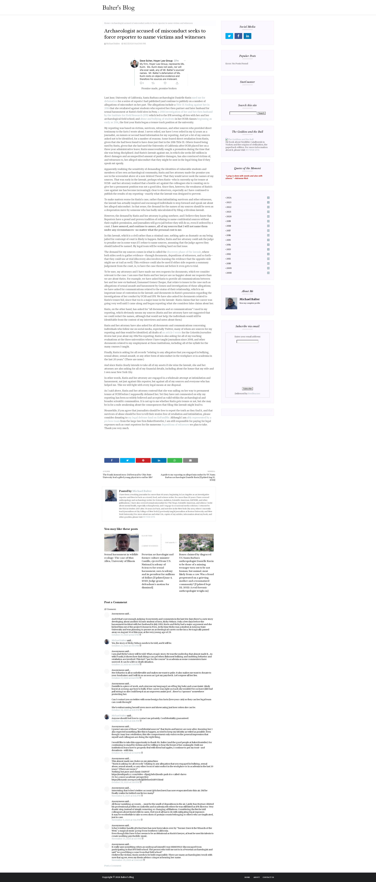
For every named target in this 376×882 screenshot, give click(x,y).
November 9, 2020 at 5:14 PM (126, 820)
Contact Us (268, 877)
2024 (247, 197)
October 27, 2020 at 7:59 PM (126, 664)
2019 (247, 221)
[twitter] (229, 36)
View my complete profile (249, 303)
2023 (247, 202)
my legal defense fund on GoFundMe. (149, 417)
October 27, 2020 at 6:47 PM (125, 635)
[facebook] (238, 36)
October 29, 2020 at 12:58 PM (126, 753)
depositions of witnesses (175, 424)
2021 (247, 212)
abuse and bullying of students (157, 118)
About (257, 877)
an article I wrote (171, 332)
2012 (247, 254)
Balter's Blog (127, 877)
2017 (247, 230)
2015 (247, 240)
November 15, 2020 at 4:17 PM (127, 838)
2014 (247, 244)
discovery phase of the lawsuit (184, 252)
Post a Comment (112, 865)
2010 (247, 263)
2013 (247, 249)
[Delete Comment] (140, 635)
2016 (247, 235)
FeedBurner (254, 393)
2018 (247, 226)
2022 (247, 207)
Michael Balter (113, 43)
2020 (247, 216)
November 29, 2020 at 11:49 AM (127, 860)
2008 (247, 273)
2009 (247, 268)
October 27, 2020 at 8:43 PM (125, 678)
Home (107, 23)
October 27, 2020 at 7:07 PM (125, 645)
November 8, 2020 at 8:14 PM (126, 795)
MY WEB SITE (149, 517)
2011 (247, 259)
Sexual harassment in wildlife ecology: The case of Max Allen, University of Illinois (121, 557)
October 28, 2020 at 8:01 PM (126, 710)
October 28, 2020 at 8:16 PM (126, 721)
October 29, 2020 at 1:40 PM (126, 782)
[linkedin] (247, 36)
